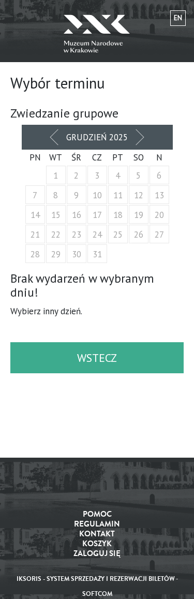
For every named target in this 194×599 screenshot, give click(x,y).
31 (97, 254)
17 (97, 215)
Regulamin (97, 524)
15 (56, 215)
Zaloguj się (97, 554)
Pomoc (97, 514)
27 (159, 234)
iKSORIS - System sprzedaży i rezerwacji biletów (96, 579)
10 (97, 195)
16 (76, 215)
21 (35, 234)
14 (35, 215)
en (178, 17)
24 (97, 234)
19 (138, 215)
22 (56, 234)
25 (118, 234)
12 (138, 195)
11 (118, 195)
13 (159, 195)
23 (76, 234)
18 (118, 215)
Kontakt (97, 534)
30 (76, 254)
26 (138, 234)
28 (35, 254)
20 (159, 215)
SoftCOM (97, 594)
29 (56, 254)
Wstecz (97, 357)
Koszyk (97, 544)
